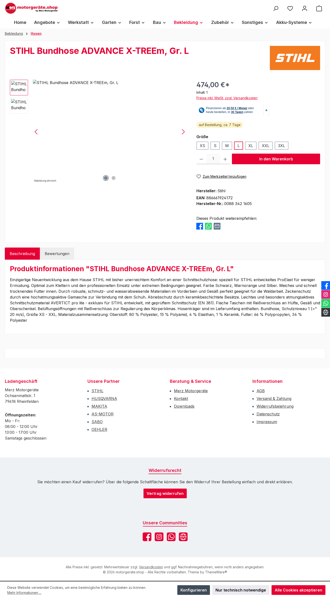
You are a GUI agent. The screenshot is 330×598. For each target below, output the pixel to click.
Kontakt (181, 398)
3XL (281, 145)
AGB (261, 390)
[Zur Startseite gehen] (31, 8)
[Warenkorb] (319, 8)
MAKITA (99, 406)
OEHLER (99, 429)
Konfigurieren (193, 590)
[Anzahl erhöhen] (225, 159)
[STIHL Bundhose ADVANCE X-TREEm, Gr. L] (110, 132)
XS (202, 145)
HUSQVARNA (104, 398)
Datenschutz (268, 414)
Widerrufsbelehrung (275, 406)
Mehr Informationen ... (24, 593)
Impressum (267, 421)
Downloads (184, 406)
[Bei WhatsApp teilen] (208, 226)
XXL (265, 145)
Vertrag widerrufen (165, 493)
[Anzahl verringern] (201, 159)
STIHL (97, 390)
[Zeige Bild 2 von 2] (113, 178)
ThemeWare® (216, 572)
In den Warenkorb (276, 159)
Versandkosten (151, 567)
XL (250, 145)
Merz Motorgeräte (191, 390)
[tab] (22, 254)
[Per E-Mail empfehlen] (217, 226)
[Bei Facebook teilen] (199, 226)
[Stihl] (295, 58)
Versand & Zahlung (274, 398)
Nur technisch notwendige (240, 590)
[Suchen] (276, 8)
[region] (98, 132)
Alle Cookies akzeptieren (298, 590)
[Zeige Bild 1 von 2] (106, 178)
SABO (97, 421)
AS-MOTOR (103, 414)
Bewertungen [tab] (57, 253)
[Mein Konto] (305, 8)
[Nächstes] (183, 132)
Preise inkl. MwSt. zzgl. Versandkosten (227, 98)
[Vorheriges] (36, 132)
